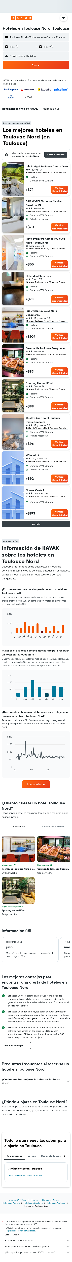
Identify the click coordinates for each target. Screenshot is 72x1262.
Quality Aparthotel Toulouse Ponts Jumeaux (43, 420)
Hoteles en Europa (50, 1200)
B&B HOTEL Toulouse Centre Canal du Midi (43, 203)
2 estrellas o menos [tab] (53, 826)
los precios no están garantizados (20, 1230)
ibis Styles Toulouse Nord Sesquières (41, 312)
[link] (36, 784)
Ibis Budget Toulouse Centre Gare (47, 166)
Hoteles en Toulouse (56, 1203)
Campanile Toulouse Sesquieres (45, 348)
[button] (5, 17)
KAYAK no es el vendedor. (20, 1240)
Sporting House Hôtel (39, 383)
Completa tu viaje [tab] (51, 1155)
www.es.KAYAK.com (18, 1200)
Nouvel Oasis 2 (35, 490)
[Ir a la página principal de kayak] (21, 18)
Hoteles (34, 1200)
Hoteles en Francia (11, 1203)
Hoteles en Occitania (33, 1203)
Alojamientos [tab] (14, 1155)
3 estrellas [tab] (19, 826)
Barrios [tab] (32, 1155)
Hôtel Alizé (32, 455)
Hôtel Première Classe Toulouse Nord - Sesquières (45, 240)
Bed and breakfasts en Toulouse (25, 1175)
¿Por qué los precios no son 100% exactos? (30, 1252)
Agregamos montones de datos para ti (27, 1246)
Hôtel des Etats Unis (38, 276)
